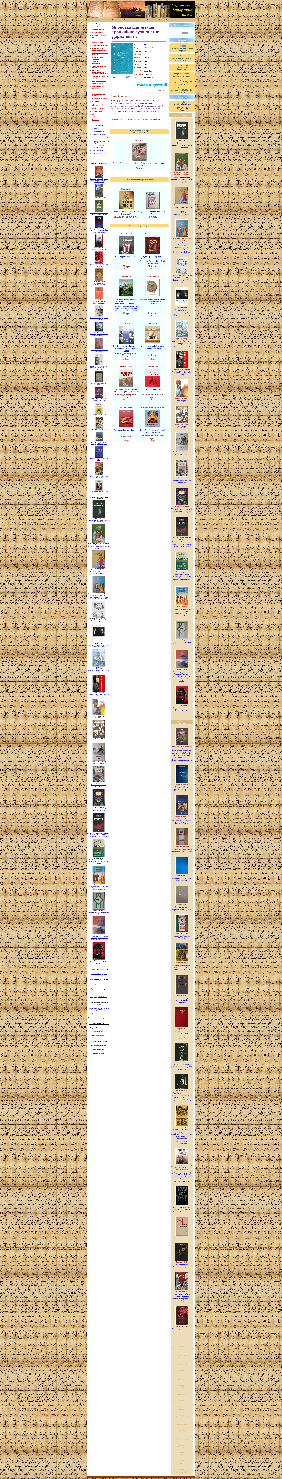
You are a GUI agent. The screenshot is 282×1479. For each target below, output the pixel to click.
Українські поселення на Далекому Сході (98, 912)
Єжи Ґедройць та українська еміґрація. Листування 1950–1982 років (99, 368)
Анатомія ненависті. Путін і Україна (98, 962)
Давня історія (96, 128)
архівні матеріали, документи (98, 58)
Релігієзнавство (97, 111)
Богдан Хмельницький (98, 1045)
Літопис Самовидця (181, 1238)
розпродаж (95, 101)
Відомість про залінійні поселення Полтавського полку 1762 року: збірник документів (98, 571)
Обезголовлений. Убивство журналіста (99, 350)
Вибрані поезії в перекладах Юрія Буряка (99, 476)
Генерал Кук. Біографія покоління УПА (98, 694)
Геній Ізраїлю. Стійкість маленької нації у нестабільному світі (99, 283)
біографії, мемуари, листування (98, 87)
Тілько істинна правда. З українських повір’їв (98, 809)
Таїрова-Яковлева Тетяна (98, 1028)
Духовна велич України (99, 197)
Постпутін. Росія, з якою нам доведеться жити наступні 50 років (98, 835)
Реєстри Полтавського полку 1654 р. (99, 459)
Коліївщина (98, 717)
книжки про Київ (97, 40)
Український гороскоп (99, 414)
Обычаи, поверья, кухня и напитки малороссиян (182, 850)
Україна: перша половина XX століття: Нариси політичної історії (182, 1034)
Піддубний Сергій (98, 1031)
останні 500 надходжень (99, 974)
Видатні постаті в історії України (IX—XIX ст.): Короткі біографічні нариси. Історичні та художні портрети (181, 1176)
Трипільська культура (98, 989)
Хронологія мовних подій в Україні (99, 384)
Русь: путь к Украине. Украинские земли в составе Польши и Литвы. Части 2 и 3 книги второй (152, 259)
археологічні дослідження (96, 62)
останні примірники (98, 30)
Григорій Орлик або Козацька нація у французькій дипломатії (152, 301)
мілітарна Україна (97, 84)
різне (93, 114)
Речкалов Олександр (98, 1035)
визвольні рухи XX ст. (99, 91)
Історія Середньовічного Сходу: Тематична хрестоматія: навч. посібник (139, 164)
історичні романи (97, 32)
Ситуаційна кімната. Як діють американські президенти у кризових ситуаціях (99, 230)
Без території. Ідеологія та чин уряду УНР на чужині (99, 443)
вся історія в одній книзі (99, 153)
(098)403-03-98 (182, 108)
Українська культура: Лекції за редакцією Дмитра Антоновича (182, 1209)
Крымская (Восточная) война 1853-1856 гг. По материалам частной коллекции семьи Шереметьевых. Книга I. (181, 755)
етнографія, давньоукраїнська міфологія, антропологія (100, 72)
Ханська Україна (98, 763)
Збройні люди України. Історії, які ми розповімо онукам (99, 213)
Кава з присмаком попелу (126, 256)
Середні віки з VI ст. (98, 131)
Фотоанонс (95, 120)
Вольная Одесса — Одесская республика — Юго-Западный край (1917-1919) (99, 180)
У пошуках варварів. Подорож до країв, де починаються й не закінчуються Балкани (98, 888)
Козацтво (98, 993)
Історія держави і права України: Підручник (99, 399)
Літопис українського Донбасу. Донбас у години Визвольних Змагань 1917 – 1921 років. (98, 938)
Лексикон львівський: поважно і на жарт (99, 265)
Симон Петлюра (98, 1053)
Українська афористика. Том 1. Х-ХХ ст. (182, 822)
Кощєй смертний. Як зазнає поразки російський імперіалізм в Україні (99, 301)
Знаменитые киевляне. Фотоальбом (98, 785)
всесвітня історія (97, 108)
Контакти (153, 20)
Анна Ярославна (98, 1049)
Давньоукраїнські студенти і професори (182, 788)
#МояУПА (98, 740)
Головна (115, 20)
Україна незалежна (98, 150)
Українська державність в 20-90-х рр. (182, 879)
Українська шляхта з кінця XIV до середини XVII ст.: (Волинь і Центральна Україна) (182, 1096)
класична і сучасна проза (100, 45)
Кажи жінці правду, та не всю (99, 492)
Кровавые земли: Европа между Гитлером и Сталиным (126, 390)
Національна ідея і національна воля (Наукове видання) (182, 967)
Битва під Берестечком (181, 1329)
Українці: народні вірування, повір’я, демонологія (182, 1000)
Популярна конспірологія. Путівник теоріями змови (98, 520)
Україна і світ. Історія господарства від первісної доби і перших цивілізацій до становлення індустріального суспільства (181, 1136)
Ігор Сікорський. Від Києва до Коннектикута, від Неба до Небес (126, 348)
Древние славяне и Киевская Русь (152, 212)
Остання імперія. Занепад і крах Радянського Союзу (98, 646)
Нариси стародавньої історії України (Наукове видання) (181, 1066)
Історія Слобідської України (182, 937)
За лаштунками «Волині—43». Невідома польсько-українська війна (182, 1297)
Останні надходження (132, 20)
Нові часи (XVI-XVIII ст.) (99, 134)
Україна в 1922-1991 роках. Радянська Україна (100, 146)
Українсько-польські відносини (98, 1018)
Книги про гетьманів (98, 1014)
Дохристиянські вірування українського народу (152, 347)
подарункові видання (99, 81)
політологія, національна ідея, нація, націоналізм (100, 49)
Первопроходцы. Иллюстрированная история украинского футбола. (99, 334)
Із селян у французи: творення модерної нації (99, 248)
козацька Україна (97, 43)
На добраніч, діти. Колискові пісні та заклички (152, 431)
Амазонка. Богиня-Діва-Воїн (126, 430)
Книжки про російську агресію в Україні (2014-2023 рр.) (98, 1009)
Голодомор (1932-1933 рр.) (98, 997)
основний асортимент (99, 27)
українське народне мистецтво (98, 104)
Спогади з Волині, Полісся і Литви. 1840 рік (98, 620)
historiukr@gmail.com (182, 104)
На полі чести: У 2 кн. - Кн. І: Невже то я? (126, 212)
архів (93, 117)
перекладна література (99, 98)
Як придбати (164, 20)
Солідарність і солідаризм (99, 429)
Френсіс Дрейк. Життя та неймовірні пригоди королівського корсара (98, 670)
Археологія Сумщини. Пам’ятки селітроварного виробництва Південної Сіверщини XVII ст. (98, 597)
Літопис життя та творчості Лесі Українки (181, 908)
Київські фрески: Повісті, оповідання (181, 1265)
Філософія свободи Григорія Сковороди (99, 318)
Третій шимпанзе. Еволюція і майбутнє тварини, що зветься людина (98, 861)
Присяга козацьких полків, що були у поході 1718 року (98, 547)
